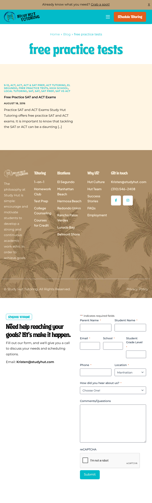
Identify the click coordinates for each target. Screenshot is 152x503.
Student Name (126, 320)
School (109, 338)
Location (122, 365)
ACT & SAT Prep (34, 85)
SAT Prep (47, 91)
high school (58, 88)
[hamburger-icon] (108, 16)
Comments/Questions (95, 401)
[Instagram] (128, 200)
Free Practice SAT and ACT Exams (30, 97)
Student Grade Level (134, 343)
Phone (85, 365)
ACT (13, 85)
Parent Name (90, 320)
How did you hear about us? (101, 383)
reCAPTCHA (88, 449)
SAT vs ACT (62, 91)
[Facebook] (116, 200)
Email (85, 338)
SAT (30, 91)
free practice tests (33, 88)
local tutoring (15, 91)
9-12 (6, 85)
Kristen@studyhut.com (35, 362)
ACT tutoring (56, 85)
